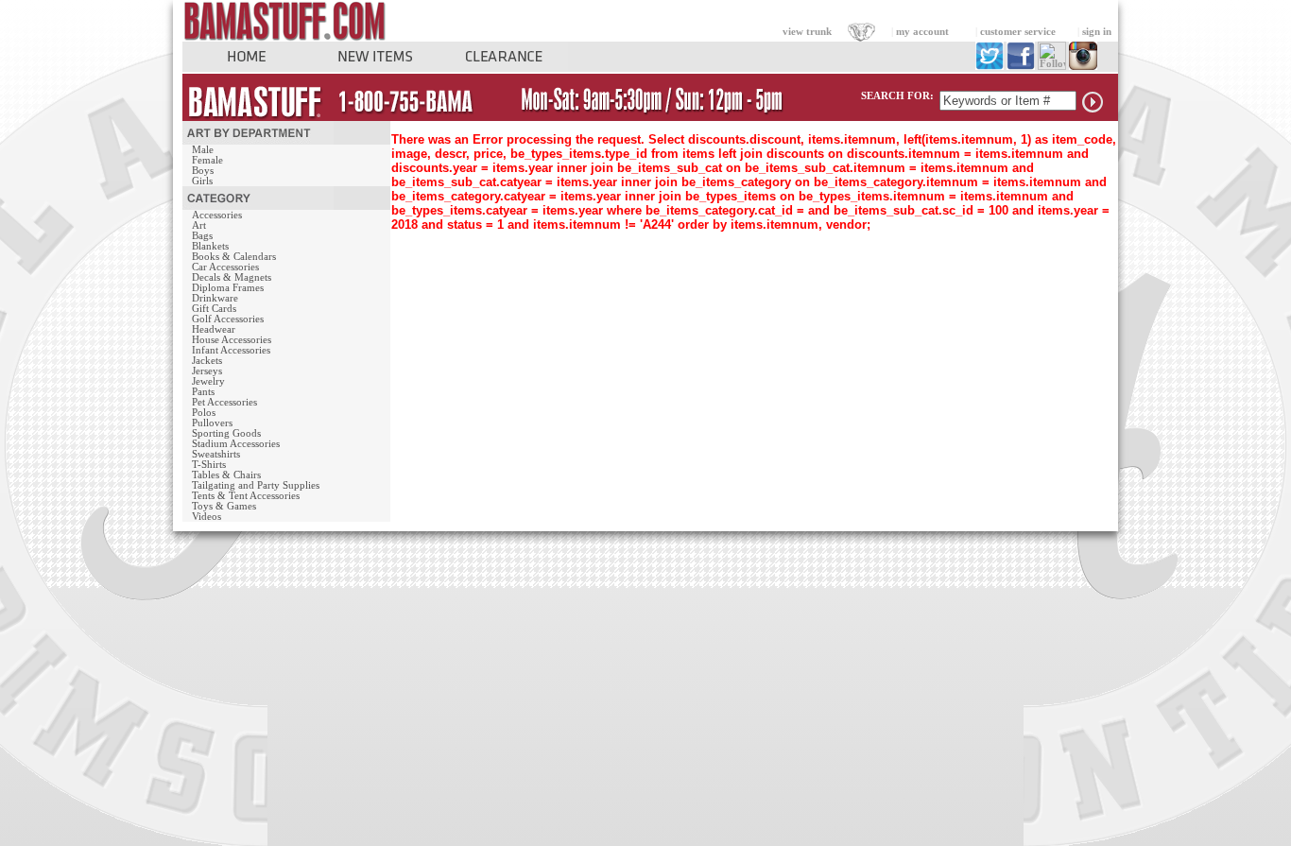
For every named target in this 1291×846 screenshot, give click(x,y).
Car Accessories (225, 267)
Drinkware (215, 298)
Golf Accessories (228, 319)
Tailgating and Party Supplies (255, 485)
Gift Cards (214, 308)
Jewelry (208, 381)
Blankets (210, 246)
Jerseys (207, 371)
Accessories (217, 215)
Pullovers (212, 423)
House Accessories (231, 340)
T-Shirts (209, 464)
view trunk (807, 31)
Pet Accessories (224, 402)
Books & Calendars (234, 256)
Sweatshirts (216, 454)
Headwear (213, 329)
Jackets (207, 360)
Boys (203, 170)
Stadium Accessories (236, 444)
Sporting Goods (226, 433)
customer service (1018, 31)
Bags (202, 236)
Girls (202, 181)
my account (922, 31)
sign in (1096, 31)
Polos (203, 412)
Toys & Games (224, 506)
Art (199, 225)
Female (207, 160)
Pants (203, 392)
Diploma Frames (228, 288)
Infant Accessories (231, 350)
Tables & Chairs (226, 475)
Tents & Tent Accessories (246, 496)
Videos (206, 516)
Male (203, 150)
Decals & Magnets (231, 277)
